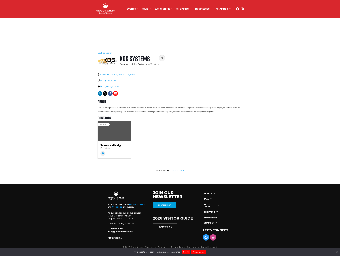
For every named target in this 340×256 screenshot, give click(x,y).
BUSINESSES (202, 9)
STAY (145, 9)
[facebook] (110, 93)
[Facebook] (237, 9)
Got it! (186, 252)
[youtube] (115, 93)
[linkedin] (100, 93)
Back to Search (105, 53)
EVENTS (131, 9)
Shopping (182, 9)
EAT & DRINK (162, 9)
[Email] (102, 153)
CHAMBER (222, 9)
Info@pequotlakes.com (120, 231)
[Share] (162, 58)
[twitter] (105, 93)
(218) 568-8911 (115, 228)
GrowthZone (177, 170)
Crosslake (117, 207)
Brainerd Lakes (136, 204)
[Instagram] (242, 9)
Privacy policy (198, 252)
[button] (132, 9)
